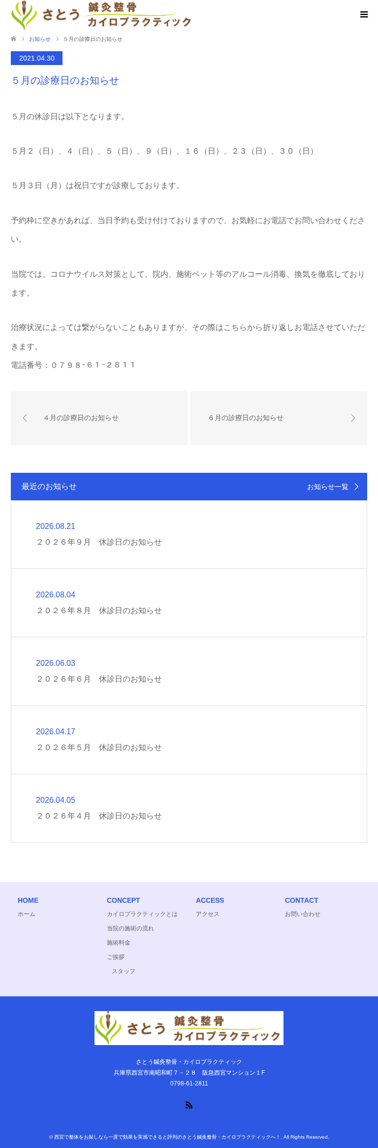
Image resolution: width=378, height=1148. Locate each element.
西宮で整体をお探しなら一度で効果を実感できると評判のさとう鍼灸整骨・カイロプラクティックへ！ (167, 1137)
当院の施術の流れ (130, 928)
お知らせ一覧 (327, 486)
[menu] (363, 15)
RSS (189, 1104)
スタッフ (123, 971)
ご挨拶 (116, 956)
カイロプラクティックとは (142, 914)
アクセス (208, 914)
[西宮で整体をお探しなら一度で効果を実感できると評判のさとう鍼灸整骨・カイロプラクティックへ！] (189, 1041)
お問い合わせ (302, 914)
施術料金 (118, 942)
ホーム (26, 914)
